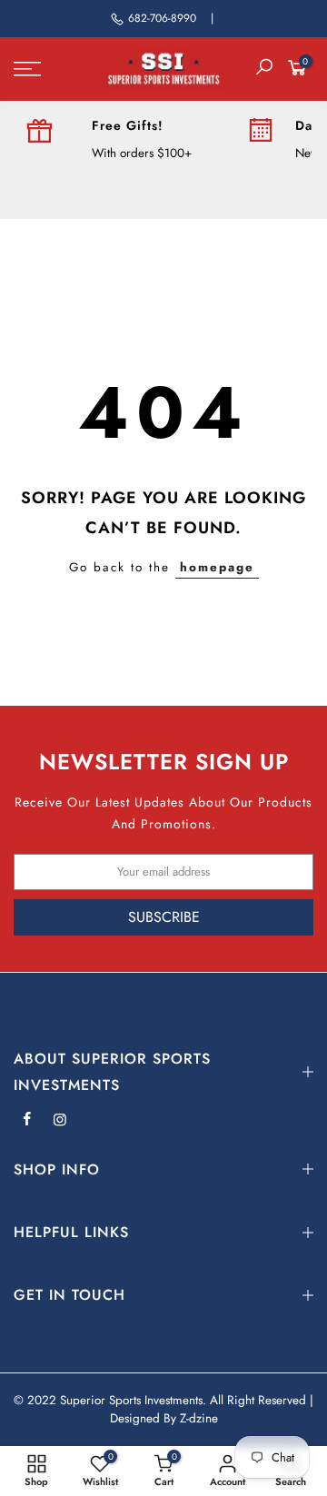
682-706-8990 (162, 18)
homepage (217, 567)
